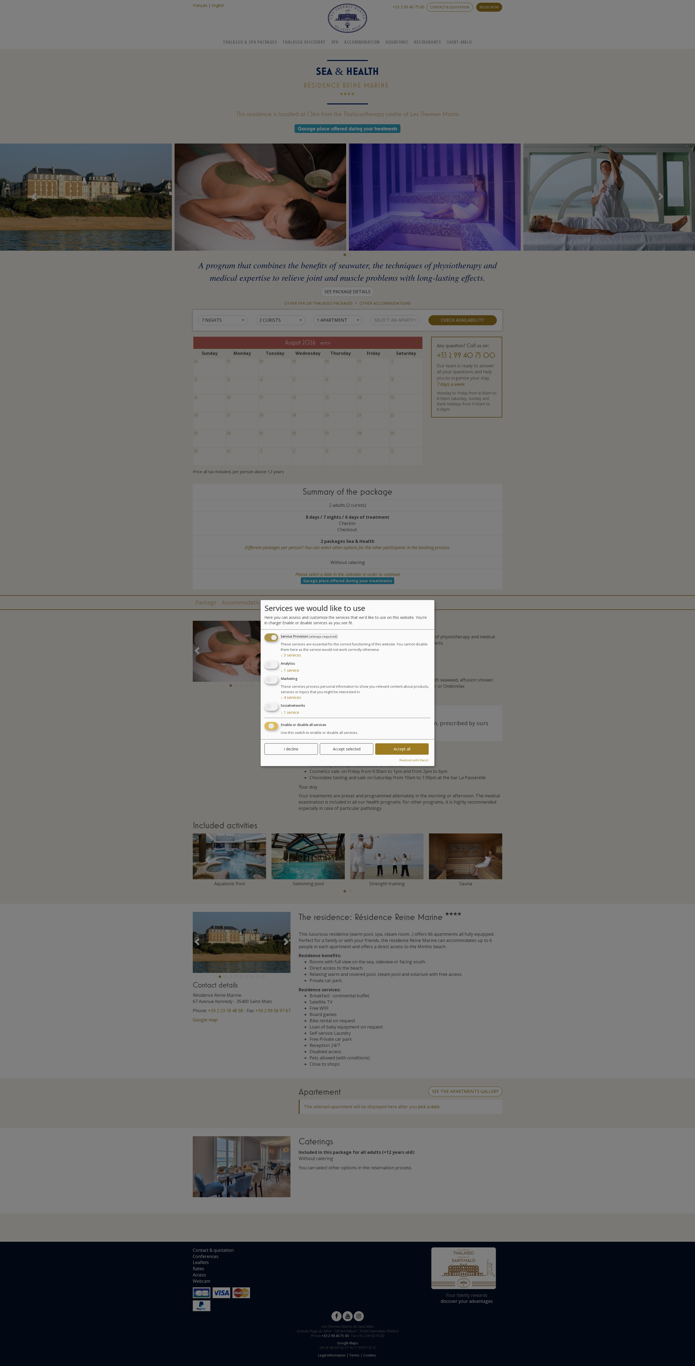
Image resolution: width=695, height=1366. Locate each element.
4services (291, 697)
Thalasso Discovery (304, 42)
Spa (335, 42)
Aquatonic (397, 42)
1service (290, 670)
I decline (291, 749)
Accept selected (347, 749)
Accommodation (362, 42)
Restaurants (427, 42)
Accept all (402, 749)
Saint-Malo (459, 42)
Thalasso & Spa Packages (250, 42)
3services (291, 655)
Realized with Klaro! (413, 760)
